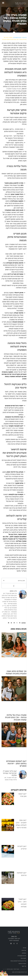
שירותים (24, 950)
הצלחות (24, 953)
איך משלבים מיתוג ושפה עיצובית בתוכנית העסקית (16, 672)
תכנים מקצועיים (17, 37)
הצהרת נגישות (22, 963)
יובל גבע (4, 969)
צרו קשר (24, 966)
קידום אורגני (23, 969)
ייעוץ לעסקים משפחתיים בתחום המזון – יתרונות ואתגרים (16, 763)
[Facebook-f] (17, 943)
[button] (3, 2)
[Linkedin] (11, 943)
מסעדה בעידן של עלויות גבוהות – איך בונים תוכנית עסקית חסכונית (15, 717)
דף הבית (24, 37)
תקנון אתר (23, 958)
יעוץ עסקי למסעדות (12, 428)
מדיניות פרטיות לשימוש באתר (18, 961)
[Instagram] (14, 943)
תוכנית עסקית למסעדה (13, 89)
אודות (24, 948)
